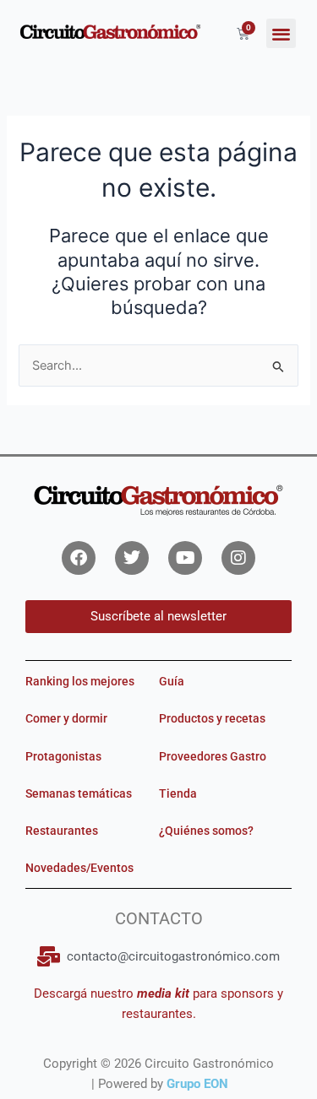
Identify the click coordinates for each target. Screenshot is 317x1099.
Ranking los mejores (79, 681)
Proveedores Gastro (212, 756)
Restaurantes (61, 830)
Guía (171, 681)
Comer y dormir (66, 718)
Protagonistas (63, 756)
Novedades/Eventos (79, 867)
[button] (281, 33)
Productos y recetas (212, 718)
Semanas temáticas (78, 793)
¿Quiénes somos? (206, 830)
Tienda (178, 793)
